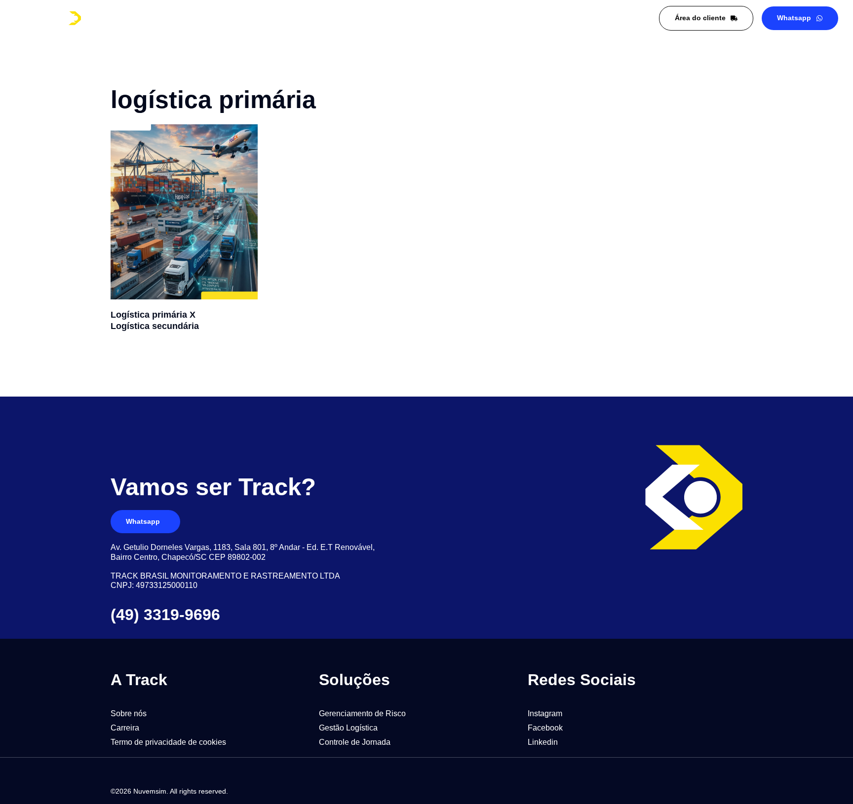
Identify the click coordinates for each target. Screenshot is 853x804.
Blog (288, 18)
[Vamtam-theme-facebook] (723, 790)
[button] (139, 679)
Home (176, 18)
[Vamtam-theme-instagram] (699, 790)
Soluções (233, 18)
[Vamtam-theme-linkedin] (675, 790)
